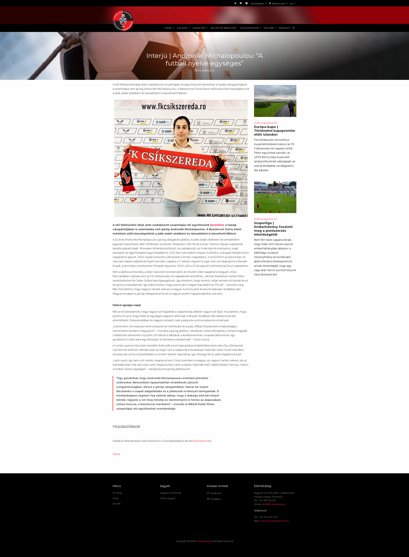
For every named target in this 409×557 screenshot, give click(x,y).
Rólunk (269, 28)
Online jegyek (167, 498)
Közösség (258, 3)
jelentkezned (202, 440)
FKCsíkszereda (204, 541)
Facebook (215, 493)
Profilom (278, 3)
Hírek (169, 28)
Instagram (215, 499)
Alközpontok (249, 28)
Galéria (182, 28)
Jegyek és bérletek (223, 28)
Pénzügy (284, 28)
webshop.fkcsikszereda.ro (274, 520)
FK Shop (117, 493)
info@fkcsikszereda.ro (273, 504)
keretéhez (217, 225)
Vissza (116, 454)
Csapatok (199, 28)
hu (292, 3)
